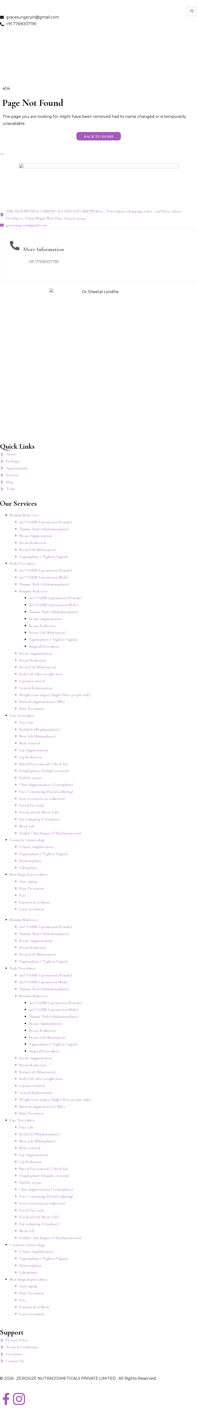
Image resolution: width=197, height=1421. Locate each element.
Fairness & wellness (34, 902)
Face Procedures (22, 715)
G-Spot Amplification (36, 846)
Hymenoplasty (30, 860)
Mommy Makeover (24, 515)
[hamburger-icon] (191, 11)
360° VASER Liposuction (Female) (45, 522)
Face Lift (26, 722)
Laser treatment (31, 909)
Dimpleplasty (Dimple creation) (44, 770)
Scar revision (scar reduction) (42, 798)
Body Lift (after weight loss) (40, 674)
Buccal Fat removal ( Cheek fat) (43, 764)
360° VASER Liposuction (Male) (43, 577)
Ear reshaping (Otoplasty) (39, 819)
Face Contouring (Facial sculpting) (46, 791)
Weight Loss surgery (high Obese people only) (55, 694)
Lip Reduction (30, 757)
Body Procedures (22, 563)
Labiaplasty (28, 867)
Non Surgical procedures (29, 874)
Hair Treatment (31, 888)
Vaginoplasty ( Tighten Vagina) (43, 556)
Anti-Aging (28, 881)
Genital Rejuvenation (35, 688)
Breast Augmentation (35, 535)
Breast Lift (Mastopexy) (37, 549)
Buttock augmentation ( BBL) (42, 701)
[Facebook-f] (6, 1399)
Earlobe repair (30, 777)
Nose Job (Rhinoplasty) (37, 736)
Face (22, 895)
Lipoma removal (31, 681)
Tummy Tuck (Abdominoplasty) (44, 529)
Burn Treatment (31, 708)
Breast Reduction (32, 542)
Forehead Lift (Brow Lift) (39, 812)
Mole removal (29, 743)
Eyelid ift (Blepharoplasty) (39, 729)
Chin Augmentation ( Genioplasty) (46, 784)
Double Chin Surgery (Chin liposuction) (50, 833)
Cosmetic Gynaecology (27, 839)
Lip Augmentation (33, 750)
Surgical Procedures (44, 646)
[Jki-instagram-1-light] (19, 1399)
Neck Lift (26, 826)
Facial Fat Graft (31, 805)
